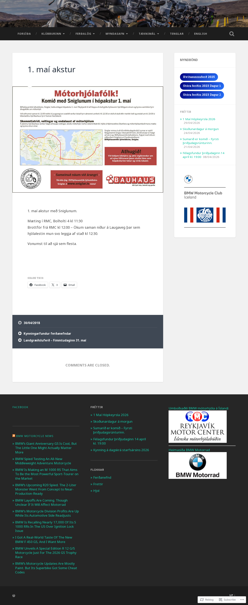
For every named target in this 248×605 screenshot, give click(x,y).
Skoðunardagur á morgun (201, 129)
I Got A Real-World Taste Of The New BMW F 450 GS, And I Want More (43, 539)
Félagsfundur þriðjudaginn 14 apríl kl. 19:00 (119, 441)
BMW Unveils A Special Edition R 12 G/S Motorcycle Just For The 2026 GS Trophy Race (46, 552)
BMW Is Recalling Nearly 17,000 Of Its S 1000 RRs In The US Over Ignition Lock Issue (45, 526)
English (200, 33)
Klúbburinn (51, 33)
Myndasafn (115, 33)
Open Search (232, 33)
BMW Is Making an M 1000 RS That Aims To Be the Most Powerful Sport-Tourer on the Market (46, 473)
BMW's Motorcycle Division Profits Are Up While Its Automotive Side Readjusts (47, 513)
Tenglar (177, 33)
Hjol (96, 490)
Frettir (98, 484)
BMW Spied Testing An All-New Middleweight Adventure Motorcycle (43, 461)
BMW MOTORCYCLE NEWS (34, 436)
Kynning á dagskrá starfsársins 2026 (121, 450)
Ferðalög (83, 33)
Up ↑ (232, 595)
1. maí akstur (51, 69)
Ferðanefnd (102, 477)
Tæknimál (147, 33)
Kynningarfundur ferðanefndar (47, 333)
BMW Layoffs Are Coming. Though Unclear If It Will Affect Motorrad (41, 502)
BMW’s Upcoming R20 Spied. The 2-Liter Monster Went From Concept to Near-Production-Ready (45, 489)
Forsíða (24, 33)
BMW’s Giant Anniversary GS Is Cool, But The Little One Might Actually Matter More (46, 447)
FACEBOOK (20, 407)
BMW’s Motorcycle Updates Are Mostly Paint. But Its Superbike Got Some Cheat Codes (46, 567)
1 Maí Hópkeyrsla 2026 (199, 119)
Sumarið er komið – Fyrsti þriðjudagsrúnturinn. (201, 141)
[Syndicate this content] (13, 436)
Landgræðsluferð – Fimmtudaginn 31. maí (55, 340)
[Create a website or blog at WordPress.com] (13, 596)
